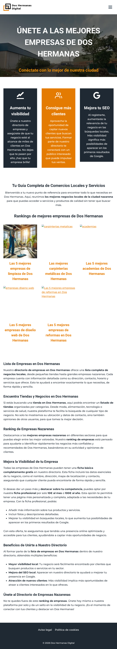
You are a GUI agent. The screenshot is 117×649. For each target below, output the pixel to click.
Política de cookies (67, 629)
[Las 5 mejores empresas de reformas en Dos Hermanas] (58, 303)
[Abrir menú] (110, 7)
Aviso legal (45, 629)
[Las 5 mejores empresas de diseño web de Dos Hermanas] (20, 303)
